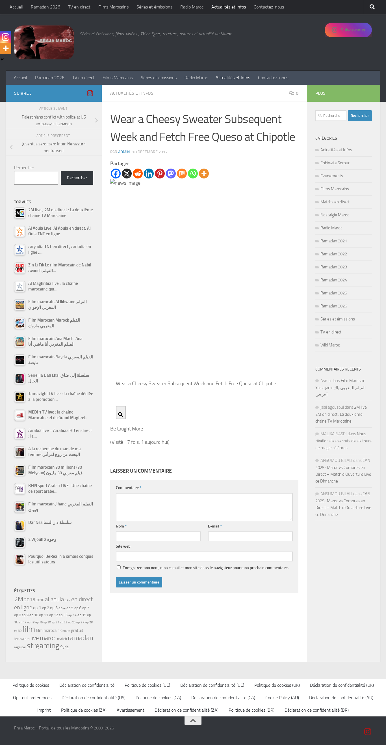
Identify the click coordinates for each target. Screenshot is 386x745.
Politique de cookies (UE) (147, 685)
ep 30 (17, 631)
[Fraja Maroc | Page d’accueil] (44, 42)
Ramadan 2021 (333, 241)
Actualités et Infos (228, 7)
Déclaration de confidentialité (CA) (223, 697)
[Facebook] (116, 173)
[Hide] (2, 59)
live (35, 638)
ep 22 (63, 622)
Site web (123, 546)
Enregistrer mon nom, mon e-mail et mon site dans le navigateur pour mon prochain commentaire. (206, 567)
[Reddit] (138, 173)
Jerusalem (22, 639)
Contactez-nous (269, 7)
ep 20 (47, 622)
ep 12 (53, 615)
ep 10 (33, 615)
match (62, 639)
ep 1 (37, 607)
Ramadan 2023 (333, 267)
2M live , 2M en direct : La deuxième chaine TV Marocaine (341, 414)
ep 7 (85, 608)
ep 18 (30, 622)
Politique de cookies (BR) (251, 710)
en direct (82, 599)
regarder (20, 647)
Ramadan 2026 (45, 7)
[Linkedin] (149, 173)
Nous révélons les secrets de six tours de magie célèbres (343, 440)
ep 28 (89, 622)
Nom (121, 526)
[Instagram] (5, 37)
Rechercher (24, 167)
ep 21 (55, 622)
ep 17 (22, 622)
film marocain (48, 630)
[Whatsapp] (193, 173)
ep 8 (17, 615)
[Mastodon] (171, 173)
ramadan (80, 638)
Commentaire (128, 487)
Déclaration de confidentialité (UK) (342, 685)
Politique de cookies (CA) (158, 697)
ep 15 (81, 615)
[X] (127, 173)
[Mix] (182, 173)
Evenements (331, 175)
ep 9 (25, 615)
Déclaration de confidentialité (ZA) (186, 710)
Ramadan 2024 (333, 280)
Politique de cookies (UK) (277, 685)
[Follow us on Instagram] (89, 93)
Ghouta (65, 631)
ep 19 (39, 622)
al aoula (54, 599)
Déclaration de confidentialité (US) (93, 697)
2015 (29, 599)
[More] (204, 173)
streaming (43, 645)
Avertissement (130, 710)
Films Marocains (113, 7)
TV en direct (79, 7)
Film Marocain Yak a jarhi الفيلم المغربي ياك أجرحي (340, 387)
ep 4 (62, 608)
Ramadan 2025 (333, 293)
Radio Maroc (191, 7)
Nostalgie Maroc (334, 215)
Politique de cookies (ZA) (84, 710)
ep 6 (77, 608)
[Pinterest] (160, 173)
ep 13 (63, 615)
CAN (67, 600)
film (28, 629)
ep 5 (69, 608)
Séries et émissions (154, 7)
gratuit (77, 630)
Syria (64, 647)
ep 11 (43, 615)
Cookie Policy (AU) (282, 697)
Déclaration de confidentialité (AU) (341, 697)
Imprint (44, 710)
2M (18, 599)
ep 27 (80, 622)
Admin (124, 152)
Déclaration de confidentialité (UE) (212, 685)
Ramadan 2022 (333, 254)
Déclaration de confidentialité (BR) (317, 710)
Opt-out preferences (32, 697)
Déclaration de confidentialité (86, 685)
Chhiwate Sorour (335, 162)
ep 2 (45, 608)
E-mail (215, 526)
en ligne (23, 607)
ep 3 (54, 607)
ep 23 (71, 622)
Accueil (16, 7)
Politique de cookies (30, 685)
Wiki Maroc (330, 345)
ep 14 (72, 615)
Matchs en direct (335, 201)
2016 (40, 600)
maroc (48, 638)
